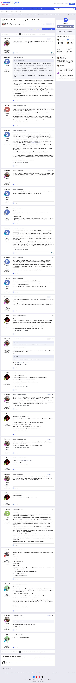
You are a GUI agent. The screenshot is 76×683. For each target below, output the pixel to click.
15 (20, 34)
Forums (2, 11)
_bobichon (9, 23)
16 (22, 34)
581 (7, 67)
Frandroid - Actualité (6, 8)
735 (7, 383)
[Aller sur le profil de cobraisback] (68, 43)
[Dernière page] (37, 34)
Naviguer (32, 8)
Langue (26, 679)
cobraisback (72, 42)
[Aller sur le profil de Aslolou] (7, 109)
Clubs (21, 11)
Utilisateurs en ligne (14, 11)
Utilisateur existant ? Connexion (61, 3)
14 (18, 34)
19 (28, 34)
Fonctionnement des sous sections (65, 26)
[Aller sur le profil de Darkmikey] (7, 513)
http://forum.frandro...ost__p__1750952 (22, 362)
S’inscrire (72, 3)
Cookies (49, 679)
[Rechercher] (73, 9)
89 (7, 560)
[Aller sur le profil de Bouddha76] (7, 212)
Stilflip (61, 42)
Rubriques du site (15, 8)
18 (26, 34)
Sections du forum (24, 8)
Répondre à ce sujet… (12, 662)
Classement (43, 8)
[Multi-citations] (13, 53)
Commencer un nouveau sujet (34, 29)
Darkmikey (7, 509)
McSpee (7, 315)
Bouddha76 (7, 208)
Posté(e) (18, 38)
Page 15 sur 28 (42, 34)
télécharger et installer (36, 142)
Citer (16, 52)
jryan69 (7, 550)
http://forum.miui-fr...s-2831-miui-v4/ (25, 460)
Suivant (34, 34)
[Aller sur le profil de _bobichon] (3, 24)
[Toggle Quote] (14, 60)
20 (30, 34)
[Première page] (2, 34)
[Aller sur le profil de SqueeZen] (7, 61)
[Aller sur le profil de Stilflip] (58, 43)
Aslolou (7, 105)
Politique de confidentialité (34, 679)
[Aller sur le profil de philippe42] (7, 588)
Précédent (6, 34)
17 (24, 34)
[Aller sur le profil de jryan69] (7, 554)
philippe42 (7, 584)
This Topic (69, 8)
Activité (37, 8)
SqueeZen (7, 57)
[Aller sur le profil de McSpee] (7, 319)
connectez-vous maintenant (41, 658)
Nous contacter (44, 679)
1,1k (7, 49)
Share (43, 24)
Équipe (7, 11)
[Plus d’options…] (53, 39)
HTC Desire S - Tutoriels (19, 24)
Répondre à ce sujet (48, 29)
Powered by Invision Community (38, 681)
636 (7, 594)
